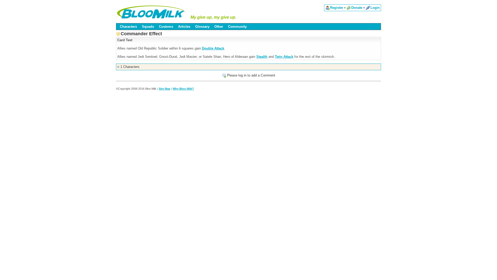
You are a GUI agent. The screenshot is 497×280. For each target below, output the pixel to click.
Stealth (261, 57)
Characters (128, 27)
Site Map (164, 88)
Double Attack (213, 48)
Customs (166, 27)
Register (336, 8)
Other (218, 27)
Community (237, 27)
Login (375, 8)
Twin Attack (284, 57)
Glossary (202, 27)
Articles (184, 27)
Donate (356, 8)
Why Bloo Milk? (183, 88)
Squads (148, 27)
